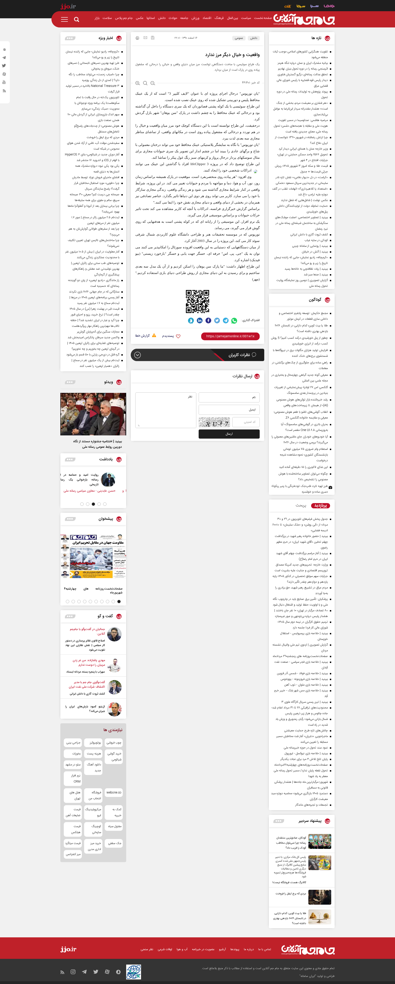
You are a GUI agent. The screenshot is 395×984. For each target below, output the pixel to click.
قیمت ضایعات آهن (73, 812)
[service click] (287, 6)
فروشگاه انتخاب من (95, 795)
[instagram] (4, 50)
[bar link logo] (68, 7)
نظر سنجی (147, 949)
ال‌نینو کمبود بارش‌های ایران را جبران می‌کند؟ (85, 708)
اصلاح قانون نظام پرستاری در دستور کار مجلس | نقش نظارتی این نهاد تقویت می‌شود (85, 645)
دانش (253, 38)
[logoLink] (304, 19)
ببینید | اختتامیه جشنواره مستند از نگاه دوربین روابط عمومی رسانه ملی (97, 444)
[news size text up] (137, 84)
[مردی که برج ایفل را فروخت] (318, 897)
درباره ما (249, 949)
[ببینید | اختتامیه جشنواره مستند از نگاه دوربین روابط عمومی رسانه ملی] (93, 414)
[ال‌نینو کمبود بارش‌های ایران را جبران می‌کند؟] (114, 709)
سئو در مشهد (72, 764)
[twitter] (4, 67)
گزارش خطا (142, 336)
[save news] (153, 38)
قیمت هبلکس (75, 829)
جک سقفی (114, 843)
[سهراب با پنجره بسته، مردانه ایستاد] (114, 666)
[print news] (137, 38)
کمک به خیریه (116, 812)
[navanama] (329, 6)
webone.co (114, 792)
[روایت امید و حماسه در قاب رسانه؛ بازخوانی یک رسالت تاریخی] (115, 479)
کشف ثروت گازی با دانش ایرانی (87, 694)
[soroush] (191, 320)
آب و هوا (182, 949)
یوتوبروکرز (95, 742)
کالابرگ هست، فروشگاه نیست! (289, 882)
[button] (105, 504)
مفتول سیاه (114, 826)
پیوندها (234, 949)
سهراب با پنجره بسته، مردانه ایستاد (85, 672)
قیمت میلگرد (72, 843)
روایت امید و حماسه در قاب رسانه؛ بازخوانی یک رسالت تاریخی (85, 479)
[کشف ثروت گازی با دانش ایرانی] (114, 688)
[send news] (145, 38)
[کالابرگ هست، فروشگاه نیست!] (318, 870)
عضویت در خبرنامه (203, 949)
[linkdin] (200, 320)
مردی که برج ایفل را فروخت (291, 893)
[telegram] (4, 59)
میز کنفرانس (73, 854)
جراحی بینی (73, 742)
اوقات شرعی (165, 949)
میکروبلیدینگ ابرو (93, 812)
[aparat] (4, 75)
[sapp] (4, 83)
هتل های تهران (74, 795)
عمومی (239, 38)
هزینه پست (94, 753)
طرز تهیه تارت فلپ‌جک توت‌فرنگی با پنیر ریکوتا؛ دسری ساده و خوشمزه (300, 489)
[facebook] (208, 320)
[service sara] (314, 6)
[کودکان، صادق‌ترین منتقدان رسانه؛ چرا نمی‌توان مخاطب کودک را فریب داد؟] (318, 842)
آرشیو (222, 949)
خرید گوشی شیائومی (114, 756)
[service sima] (301, 6)
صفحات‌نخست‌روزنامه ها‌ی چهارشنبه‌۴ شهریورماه (93, 590)
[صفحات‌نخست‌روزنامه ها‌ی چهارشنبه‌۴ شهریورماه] (93, 556)
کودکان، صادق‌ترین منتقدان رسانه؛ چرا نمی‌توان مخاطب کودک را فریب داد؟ (291, 843)
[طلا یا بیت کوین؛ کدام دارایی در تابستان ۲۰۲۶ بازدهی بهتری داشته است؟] (318, 917)
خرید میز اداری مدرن (94, 846)
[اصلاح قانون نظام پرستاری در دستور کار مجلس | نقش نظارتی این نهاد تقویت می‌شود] (114, 639)
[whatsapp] (234, 320)
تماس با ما (264, 949)
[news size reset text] (145, 84)
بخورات (76, 753)
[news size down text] (152, 84)
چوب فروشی (114, 742)
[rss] (4, 92)
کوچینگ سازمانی (96, 829)
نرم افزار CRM (75, 778)
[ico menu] (66, 19)
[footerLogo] (308, 949)
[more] (278, 821)
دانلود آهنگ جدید (94, 767)
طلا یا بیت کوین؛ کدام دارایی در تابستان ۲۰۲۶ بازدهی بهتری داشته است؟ (289, 918)
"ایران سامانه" (307, 976)
